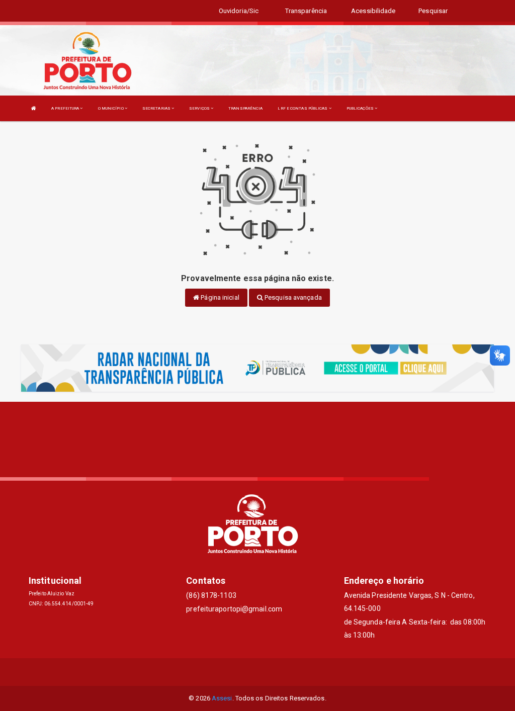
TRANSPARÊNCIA (245, 108)
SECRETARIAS (156, 108)
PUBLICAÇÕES (361, 108)
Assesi (222, 698)
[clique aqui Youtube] (282, 672)
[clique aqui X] (258, 672)
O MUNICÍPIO (111, 108)
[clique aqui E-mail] (233, 672)
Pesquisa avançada (292, 297)
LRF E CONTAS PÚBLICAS (303, 108)
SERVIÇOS (200, 108)
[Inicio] (33, 108)
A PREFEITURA (65, 108)
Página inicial (219, 297)
